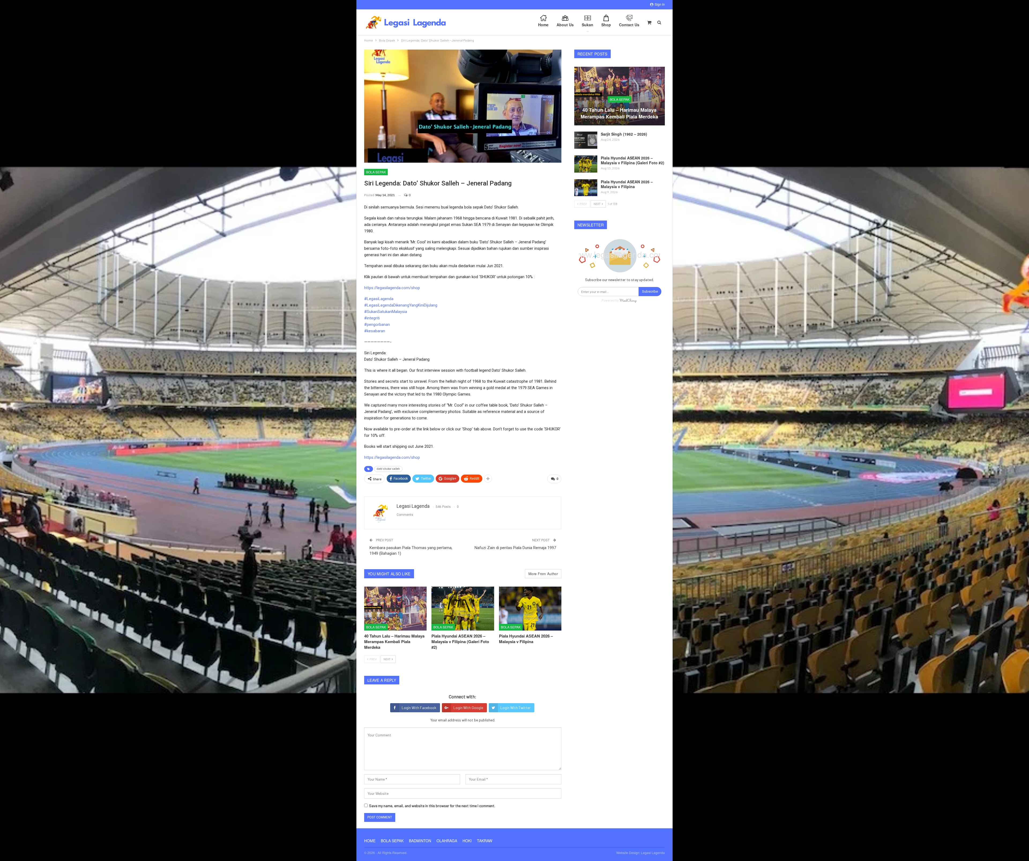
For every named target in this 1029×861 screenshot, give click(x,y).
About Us (565, 24)
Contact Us (629, 24)
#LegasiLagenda (378, 298)
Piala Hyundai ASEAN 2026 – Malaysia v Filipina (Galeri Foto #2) (632, 160)
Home (543, 24)
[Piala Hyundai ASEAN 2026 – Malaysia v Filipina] (530, 608)
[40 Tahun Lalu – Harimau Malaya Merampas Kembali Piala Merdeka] (395, 608)
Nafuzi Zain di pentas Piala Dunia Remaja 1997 (515, 547)
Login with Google (468, 707)
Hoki (467, 840)
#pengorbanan (377, 324)
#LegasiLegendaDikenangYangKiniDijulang (400, 305)
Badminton (420, 840)
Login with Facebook (419, 707)
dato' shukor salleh (388, 468)
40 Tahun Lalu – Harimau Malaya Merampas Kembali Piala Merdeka (619, 113)
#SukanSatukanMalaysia (385, 311)
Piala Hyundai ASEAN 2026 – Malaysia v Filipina (627, 184)
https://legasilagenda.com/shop (392, 287)
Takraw (484, 840)
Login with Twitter (515, 707)
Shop (606, 24)
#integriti (372, 318)
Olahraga (447, 840)
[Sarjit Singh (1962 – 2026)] (585, 140)
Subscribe (650, 291)
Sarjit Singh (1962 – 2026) (624, 134)
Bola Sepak (376, 172)
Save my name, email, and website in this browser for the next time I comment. (432, 805)
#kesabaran (374, 331)
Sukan (587, 24)
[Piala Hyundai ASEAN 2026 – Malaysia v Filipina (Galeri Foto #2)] (462, 608)
